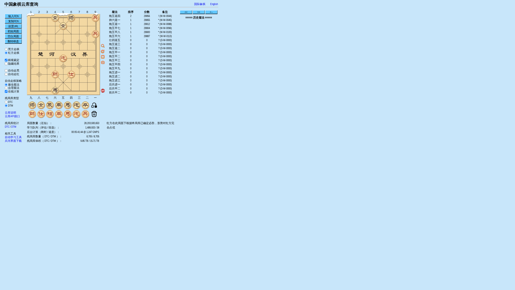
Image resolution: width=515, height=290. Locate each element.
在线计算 (13, 91)
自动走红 (13, 74)
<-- (211, 12)
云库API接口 (12, 116)
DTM (10, 105)
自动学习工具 (13, 137)
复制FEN (13, 21)
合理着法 (13, 87)
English (214, 4)
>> (199, 12)
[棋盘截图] (102, 62)
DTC (10, 102)
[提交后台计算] (102, 46)
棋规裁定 (13, 60)
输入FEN (13, 16)
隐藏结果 (13, 63)
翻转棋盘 (13, 41)
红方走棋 (13, 52)
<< (186, 12)
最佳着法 (13, 84)
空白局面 (13, 36)
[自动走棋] (102, 56)
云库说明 (10, 112)
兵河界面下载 (13, 140)
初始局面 (13, 31)
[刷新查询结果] (102, 51)
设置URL (13, 26)
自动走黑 (13, 70)
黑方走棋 (13, 49)
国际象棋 (199, 4)
